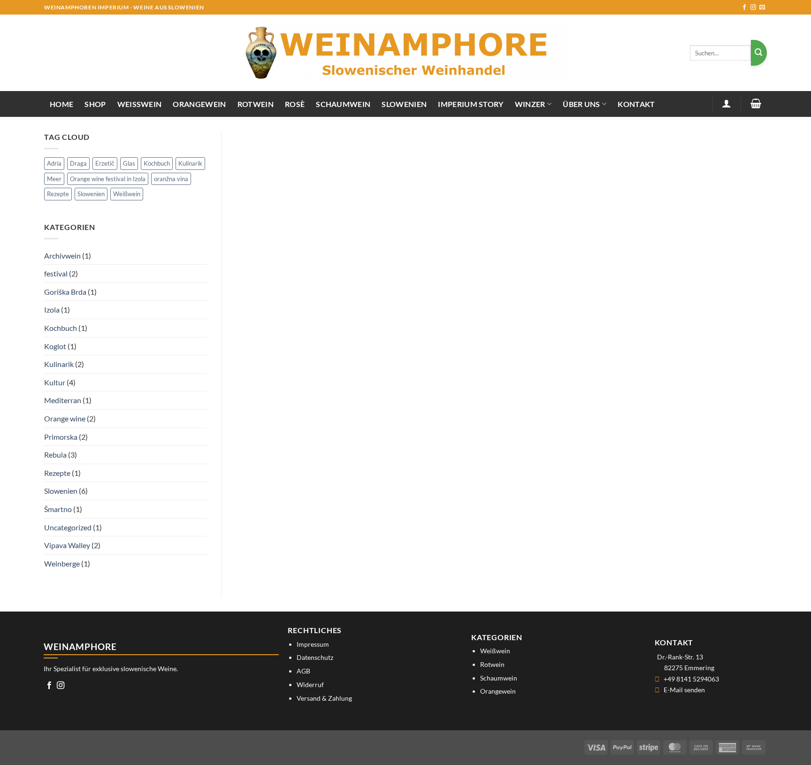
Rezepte (58, 194)
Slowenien (404, 103)
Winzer (530, 103)
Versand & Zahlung (324, 698)
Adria (54, 163)
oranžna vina (171, 179)
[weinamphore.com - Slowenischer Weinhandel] (405, 53)
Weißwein (139, 103)
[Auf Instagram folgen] (753, 7)
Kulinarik (190, 163)
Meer (54, 179)
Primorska (60, 436)
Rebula (55, 454)
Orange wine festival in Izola (107, 179)
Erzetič (105, 163)
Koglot (55, 346)
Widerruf (310, 684)
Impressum (313, 644)
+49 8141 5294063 (691, 679)
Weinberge (62, 563)
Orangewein (199, 103)
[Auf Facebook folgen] (744, 7)
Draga (78, 163)
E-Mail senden (684, 690)
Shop (95, 103)
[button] (726, 103)
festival (56, 273)
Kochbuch (157, 163)
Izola (52, 309)
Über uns (581, 103)
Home (61, 103)
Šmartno (58, 509)
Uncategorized (68, 527)
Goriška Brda (65, 291)
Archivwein (62, 255)
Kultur (54, 382)
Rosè (295, 103)
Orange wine (64, 418)
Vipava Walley (67, 545)
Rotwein (255, 103)
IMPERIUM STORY (470, 103)
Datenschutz (315, 657)
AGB (303, 671)
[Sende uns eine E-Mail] (762, 7)
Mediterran (62, 400)
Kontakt (636, 103)
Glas (129, 163)
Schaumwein (343, 103)
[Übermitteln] (759, 53)
